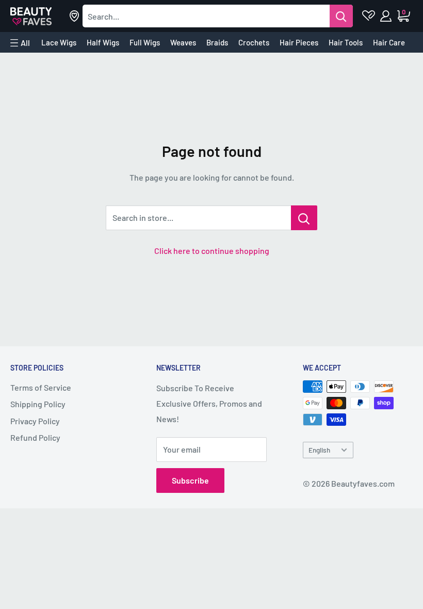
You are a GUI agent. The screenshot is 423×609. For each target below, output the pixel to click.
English (319, 449)
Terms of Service (40, 387)
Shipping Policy (38, 404)
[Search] (341, 16)
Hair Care (389, 42)
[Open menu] (20, 42)
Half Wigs (103, 42)
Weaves (183, 42)
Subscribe (190, 480)
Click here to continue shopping (211, 250)
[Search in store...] (304, 217)
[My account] (386, 16)
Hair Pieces (299, 42)
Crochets (253, 42)
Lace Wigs (58, 42)
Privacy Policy (35, 421)
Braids (217, 42)
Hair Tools (346, 42)
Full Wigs (144, 42)
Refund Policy (35, 437)
